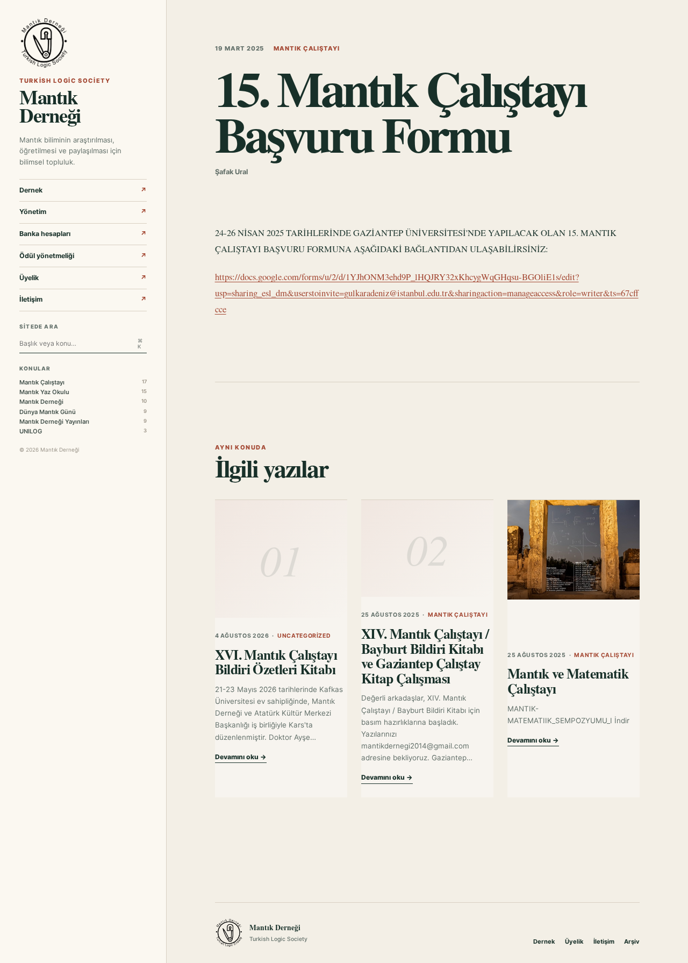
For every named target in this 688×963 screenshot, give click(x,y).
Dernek (83, 190)
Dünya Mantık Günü (83, 412)
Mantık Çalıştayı (83, 382)
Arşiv (632, 941)
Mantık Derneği (83, 401)
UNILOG (83, 431)
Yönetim (83, 212)
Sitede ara (39, 326)
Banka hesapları (83, 234)
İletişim (83, 299)
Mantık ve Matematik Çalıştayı (567, 680)
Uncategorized (304, 635)
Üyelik (83, 278)
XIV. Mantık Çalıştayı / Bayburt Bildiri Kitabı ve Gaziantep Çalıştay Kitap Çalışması (425, 655)
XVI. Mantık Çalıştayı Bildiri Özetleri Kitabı (276, 662)
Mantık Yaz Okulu (83, 392)
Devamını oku (241, 757)
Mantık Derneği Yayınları (83, 421)
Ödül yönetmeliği (83, 256)
